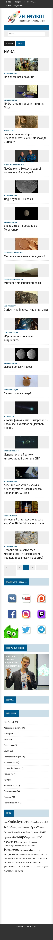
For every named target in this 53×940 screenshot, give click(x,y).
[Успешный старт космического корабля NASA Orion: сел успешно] (26, 511)
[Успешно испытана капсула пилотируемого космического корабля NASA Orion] (26, 477)
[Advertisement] (26, 894)
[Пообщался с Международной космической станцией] (26, 160)
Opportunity (18, 827)
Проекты (7, 797)
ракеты (9, 866)
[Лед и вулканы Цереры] (26, 191)
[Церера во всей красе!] (26, 359)
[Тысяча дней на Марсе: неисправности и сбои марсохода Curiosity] (26, 126)
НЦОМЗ (20, 842)
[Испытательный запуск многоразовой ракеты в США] (26, 447)
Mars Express (37, 822)
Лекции (18, 2)
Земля (6, 751)
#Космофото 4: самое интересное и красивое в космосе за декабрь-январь (26, 424)
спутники (22, 866)
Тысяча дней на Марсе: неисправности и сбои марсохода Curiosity (25, 138)
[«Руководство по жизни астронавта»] (26, 328)
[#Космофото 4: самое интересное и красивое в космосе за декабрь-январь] (26, 412)
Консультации (30, 2)
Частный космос (11, 451)
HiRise (28, 822)
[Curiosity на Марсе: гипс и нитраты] (26, 301)
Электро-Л (25, 849)
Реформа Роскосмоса (25, 845)
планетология (33, 862)
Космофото (9, 416)
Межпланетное (10, 100)
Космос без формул (12, 768)
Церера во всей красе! (18, 366)
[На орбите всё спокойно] (26, 69)
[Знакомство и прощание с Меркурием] (26, 218)
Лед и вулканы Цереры (18, 199)
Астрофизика (9, 733)
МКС (14, 837)
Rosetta (27, 827)
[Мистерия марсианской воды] (26, 275)
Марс (21, 836)
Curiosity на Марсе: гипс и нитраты (26, 309)
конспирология (12, 858)
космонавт (10, 861)
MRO (45, 822)
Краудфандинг (32, 832)
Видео (6, 165)
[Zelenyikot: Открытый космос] (26, 16)
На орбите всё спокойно (19, 77)
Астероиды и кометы (12, 728)
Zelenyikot (33, 927)
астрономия (11, 854)
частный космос (13, 870)
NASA (8, 827)
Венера (41, 828)
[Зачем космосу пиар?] (26, 385)
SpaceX (35, 827)
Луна (6, 780)
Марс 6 (34, 838)
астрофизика (23, 854)
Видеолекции (9, 745)
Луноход (7, 837)
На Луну (25, 842)
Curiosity (14, 822)
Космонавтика (10, 73)
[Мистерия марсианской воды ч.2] (26, 248)
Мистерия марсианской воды (22, 283)
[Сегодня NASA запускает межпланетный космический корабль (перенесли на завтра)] (26, 542)
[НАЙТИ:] (26, 33)
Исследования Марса (13, 253)
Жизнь (14, 832)
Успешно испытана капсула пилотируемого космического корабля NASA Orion (23, 488)
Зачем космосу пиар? (17, 393)
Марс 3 (28, 837)
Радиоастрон (10, 845)
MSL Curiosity (10, 130)
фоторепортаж (42, 867)
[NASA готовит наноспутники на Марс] (26, 95)
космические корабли (34, 858)
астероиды (35, 850)
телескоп (33, 867)
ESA (23, 822)
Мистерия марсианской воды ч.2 (24, 256)
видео (36, 854)
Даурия (7, 832)
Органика (33, 842)
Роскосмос (11, 849)
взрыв (30, 854)
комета (43, 854)
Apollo (6, 822)
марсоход (20, 862)
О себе (8, 2)
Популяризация (17, 165)
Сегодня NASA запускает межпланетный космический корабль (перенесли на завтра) (23, 553)
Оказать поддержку (14, 6)
